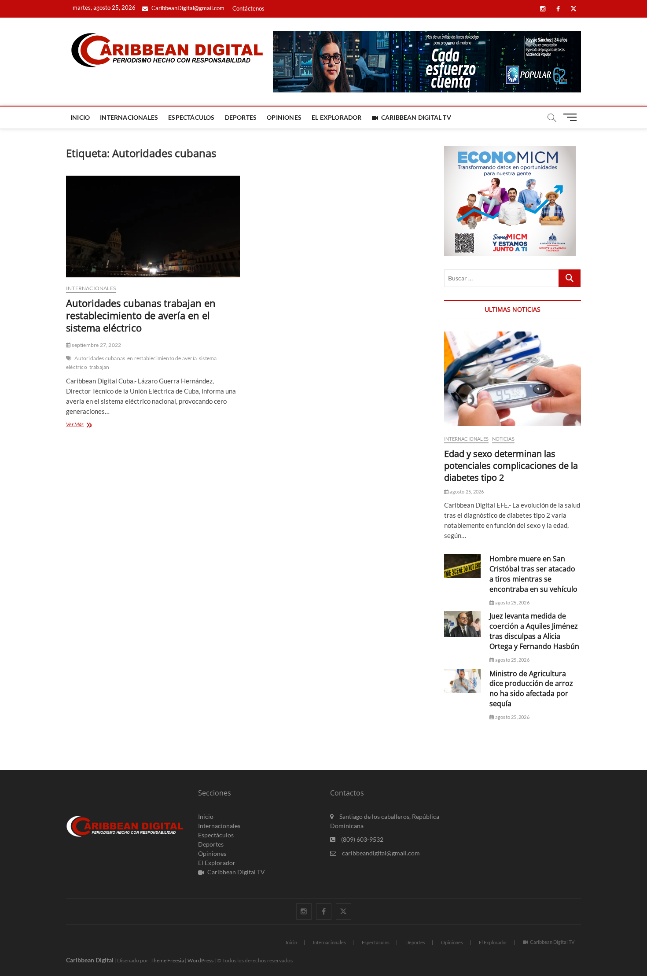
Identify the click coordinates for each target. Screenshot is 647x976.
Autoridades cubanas (99, 358)
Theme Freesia (167, 960)
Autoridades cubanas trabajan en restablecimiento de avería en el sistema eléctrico (141, 315)
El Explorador (337, 117)
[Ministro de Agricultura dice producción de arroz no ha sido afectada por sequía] (462, 681)
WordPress (200, 960)
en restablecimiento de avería (162, 358)
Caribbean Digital (90, 960)
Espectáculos (191, 117)
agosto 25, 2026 (466, 491)
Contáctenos (248, 8)
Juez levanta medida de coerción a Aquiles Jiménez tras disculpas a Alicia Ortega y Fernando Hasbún (534, 631)
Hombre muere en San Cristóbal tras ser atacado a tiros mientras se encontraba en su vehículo (533, 574)
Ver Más (92, 425)
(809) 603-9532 (361, 839)
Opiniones (284, 117)
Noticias (503, 439)
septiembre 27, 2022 (96, 345)
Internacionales (129, 117)
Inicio (80, 117)
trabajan (99, 367)
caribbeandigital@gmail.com (380, 853)
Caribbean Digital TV (416, 117)
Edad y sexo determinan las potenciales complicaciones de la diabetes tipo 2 (511, 465)
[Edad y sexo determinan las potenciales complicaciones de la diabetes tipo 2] (512, 378)
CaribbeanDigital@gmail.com (187, 7)
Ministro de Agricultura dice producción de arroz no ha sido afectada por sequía (531, 689)
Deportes (241, 117)
